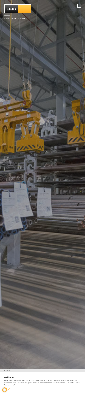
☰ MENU (7, 370)
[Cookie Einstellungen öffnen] (4, 392)
